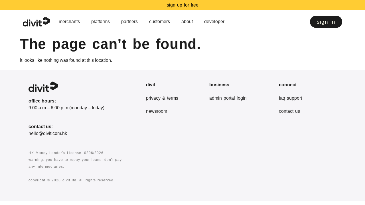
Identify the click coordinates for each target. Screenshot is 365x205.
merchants (69, 21)
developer (214, 21)
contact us (289, 111)
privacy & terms (162, 98)
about (187, 21)
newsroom (156, 111)
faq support (290, 98)
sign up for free (182, 5)
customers (159, 21)
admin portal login (228, 98)
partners (129, 21)
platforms (100, 21)
